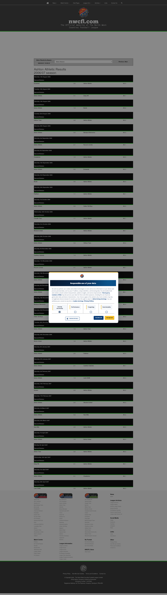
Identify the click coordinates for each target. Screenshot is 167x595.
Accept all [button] (109, 317)
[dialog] (83, 297)
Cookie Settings (78, 301)
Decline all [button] (98, 317)
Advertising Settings (100, 299)
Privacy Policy (89, 301)
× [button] (113, 276)
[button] (72, 318)
